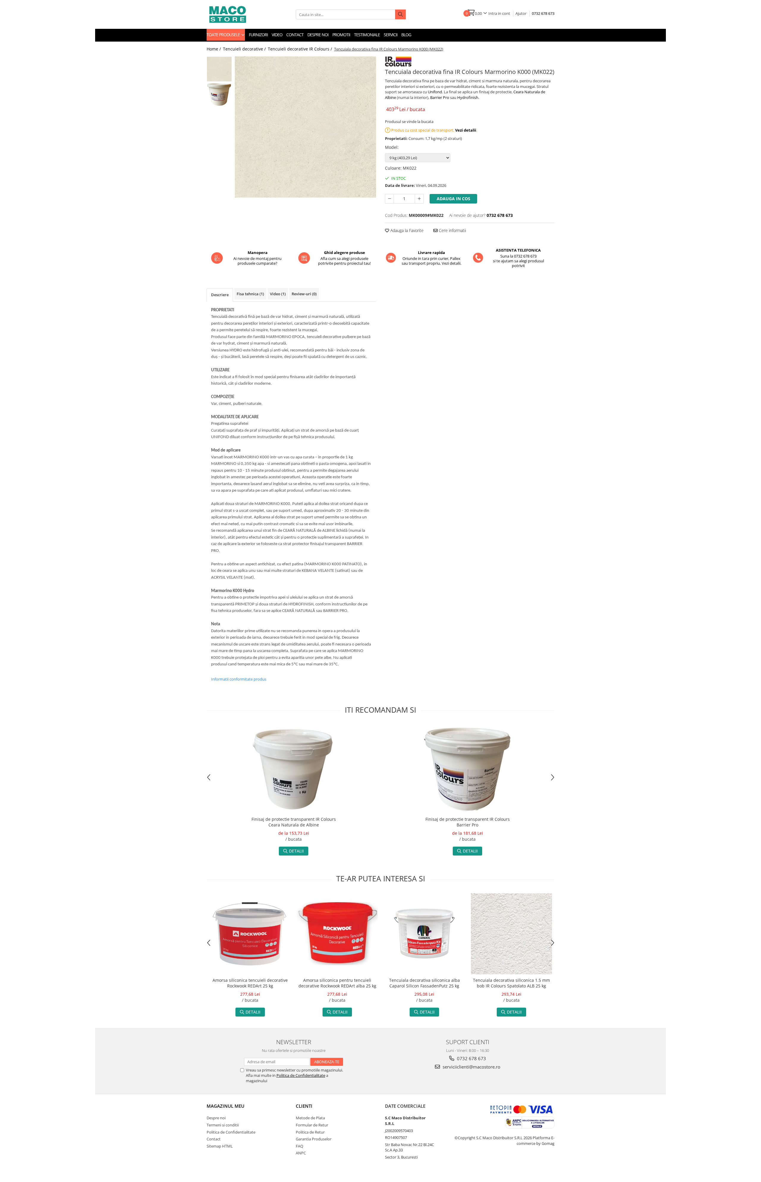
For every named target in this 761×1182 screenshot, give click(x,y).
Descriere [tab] (220, 294)
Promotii (341, 34)
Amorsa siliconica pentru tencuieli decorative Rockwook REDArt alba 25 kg (337, 983)
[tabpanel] (305, 127)
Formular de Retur (312, 1125)
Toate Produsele (224, 34)
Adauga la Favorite (406, 230)
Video (277, 34)
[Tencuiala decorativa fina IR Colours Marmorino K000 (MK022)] (305, 127)
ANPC (301, 1153)
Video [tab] (278, 293)
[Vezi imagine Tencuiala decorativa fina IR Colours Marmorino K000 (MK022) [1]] (219, 94)
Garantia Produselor (313, 1139)
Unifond (435, 91)
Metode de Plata (310, 1118)
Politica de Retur (310, 1132)
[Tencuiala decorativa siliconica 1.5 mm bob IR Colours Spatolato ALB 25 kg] (511, 933)
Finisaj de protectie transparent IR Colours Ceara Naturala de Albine (293, 822)
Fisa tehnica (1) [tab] (250, 293)
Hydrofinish (467, 97)
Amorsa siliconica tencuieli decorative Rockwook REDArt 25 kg (250, 983)
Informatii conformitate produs (238, 679)
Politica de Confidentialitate (300, 1075)
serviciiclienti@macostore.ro (470, 1067)
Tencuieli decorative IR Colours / (300, 49)
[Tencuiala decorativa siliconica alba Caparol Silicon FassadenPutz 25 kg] (424, 933)
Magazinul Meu (225, 1106)
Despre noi (317, 34)
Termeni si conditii (223, 1125)
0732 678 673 (543, 13)
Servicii (390, 34)
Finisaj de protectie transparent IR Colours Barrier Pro (467, 822)
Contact (295, 34)
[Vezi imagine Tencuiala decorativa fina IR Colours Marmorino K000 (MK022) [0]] (219, 69)
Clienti (304, 1106)
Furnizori (258, 34)
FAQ (299, 1146)
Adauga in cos (453, 198)
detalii (296, 851)
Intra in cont (499, 13)
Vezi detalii (465, 130)
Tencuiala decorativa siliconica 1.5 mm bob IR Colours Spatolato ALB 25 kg (511, 983)
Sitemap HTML (220, 1146)
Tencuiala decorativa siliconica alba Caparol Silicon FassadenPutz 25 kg (424, 983)
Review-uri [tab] (304, 293)
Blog (406, 34)
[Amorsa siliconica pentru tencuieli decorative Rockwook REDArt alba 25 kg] (337, 933)
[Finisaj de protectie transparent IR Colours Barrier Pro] (467, 768)
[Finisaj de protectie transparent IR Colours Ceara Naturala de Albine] (293, 768)
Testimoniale (367, 34)
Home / (214, 49)
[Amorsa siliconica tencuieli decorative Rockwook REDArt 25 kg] (250, 934)
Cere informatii (452, 230)
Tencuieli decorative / (245, 49)
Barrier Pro (439, 97)
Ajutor (520, 13)
